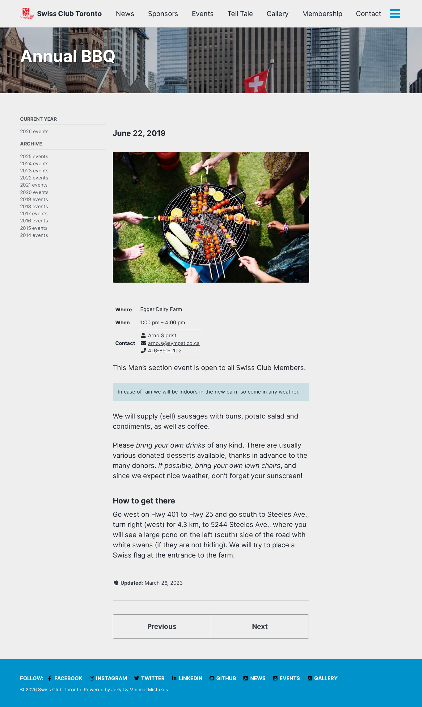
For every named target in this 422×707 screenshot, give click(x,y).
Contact (368, 14)
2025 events (34, 156)
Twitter (152, 678)
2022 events (34, 178)
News (125, 14)
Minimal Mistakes (148, 689)
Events (203, 14)
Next (260, 626)
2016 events (34, 221)
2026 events (34, 131)
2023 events (34, 171)
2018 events (34, 206)
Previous (161, 626)
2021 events (34, 185)
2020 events (34, 192)
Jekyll (117, 689)
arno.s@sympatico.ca (174, 343)
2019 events (34, 199)
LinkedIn (190, 678)
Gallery (278, 14)
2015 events (34, 228)
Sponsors (163, 14)
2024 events (34, 163)
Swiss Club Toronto (69, 14)
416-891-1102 (165, 350)
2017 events (34, 214)
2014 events (34, 235)
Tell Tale (240, 14)
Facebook (67, 678)
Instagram (111, 678)
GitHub (225, 678)
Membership (322, 14)
